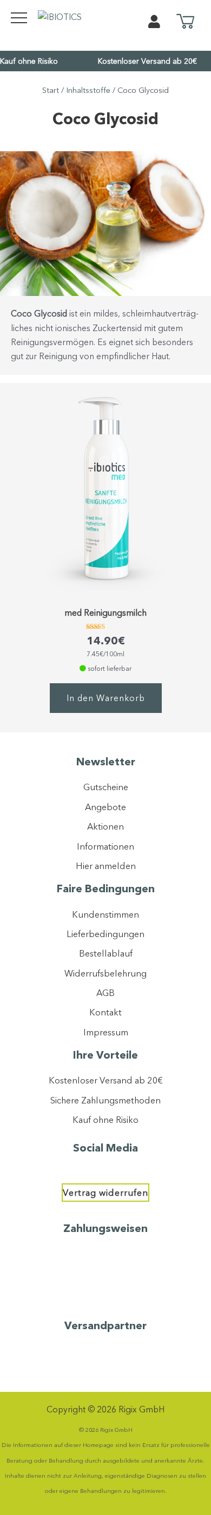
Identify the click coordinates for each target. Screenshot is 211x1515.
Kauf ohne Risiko (29, 61)
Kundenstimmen (105, 914)
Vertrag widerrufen (105, 1192)
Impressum (105, 1032)
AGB (105, 992)
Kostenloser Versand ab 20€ (147, 61)
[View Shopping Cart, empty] (185, 22)
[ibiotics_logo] (60, 16)
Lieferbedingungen (105, 933)
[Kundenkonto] (154, 23)
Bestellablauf (106, 953)
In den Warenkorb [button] (106, 698)
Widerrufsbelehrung (105, 973)
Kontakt (105, 1012)
